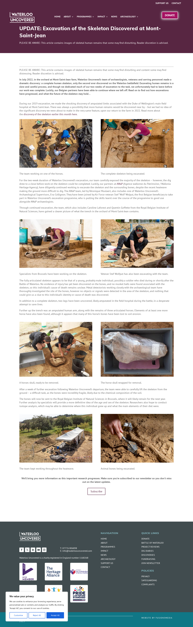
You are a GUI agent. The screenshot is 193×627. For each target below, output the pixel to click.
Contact (176, 3)
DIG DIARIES (147, 550)
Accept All (55, 615)
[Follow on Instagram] (44, 550)
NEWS (104, 554)
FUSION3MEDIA (164, 618)
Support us (162, 3)
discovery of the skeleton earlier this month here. (50, 114)
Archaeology (128, 17)
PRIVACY (145, 576)
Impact (101, 17)
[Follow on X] (27, 550)
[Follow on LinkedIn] (33, 550)
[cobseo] (79, 579)
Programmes (84, 17)
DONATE (145, 538)
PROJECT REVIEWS (150, 546)
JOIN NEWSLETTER (150, 563)
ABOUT (104, 542)
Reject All (37, 615)
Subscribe (96, 491)
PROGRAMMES (108, 546)
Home (57, 17)
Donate (170, 15)
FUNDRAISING (148, 559)
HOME (104, 538)
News (114, 17)
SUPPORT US (107, 563)
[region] (37, 606)
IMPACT (104, 550)
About (67, 17)
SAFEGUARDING (149, 580)
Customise (18, 615)
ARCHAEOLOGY (108, 559)
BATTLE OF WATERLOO (152, 542)
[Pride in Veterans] (79, 601)
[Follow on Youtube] (38, 550)
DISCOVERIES (148, 554)
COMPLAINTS (148, 584)
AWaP (120, 183)
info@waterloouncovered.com (77, 550)
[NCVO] (28, 579)
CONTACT (105, 567)
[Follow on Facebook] (21, 550)
